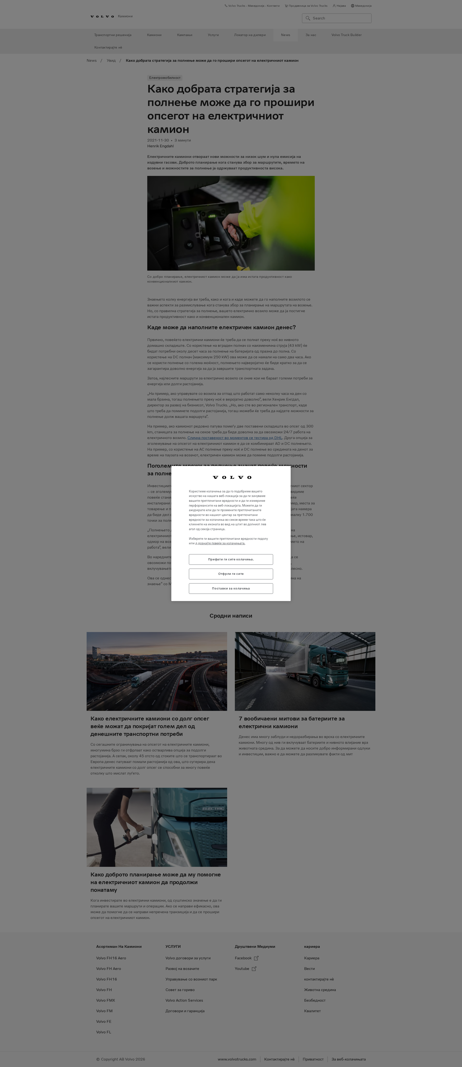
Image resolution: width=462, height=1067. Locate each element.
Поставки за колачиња (231, 588)
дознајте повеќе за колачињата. (221, 543)
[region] (231, 533)
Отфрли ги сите (231, 574)
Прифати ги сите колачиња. (231, 559)
